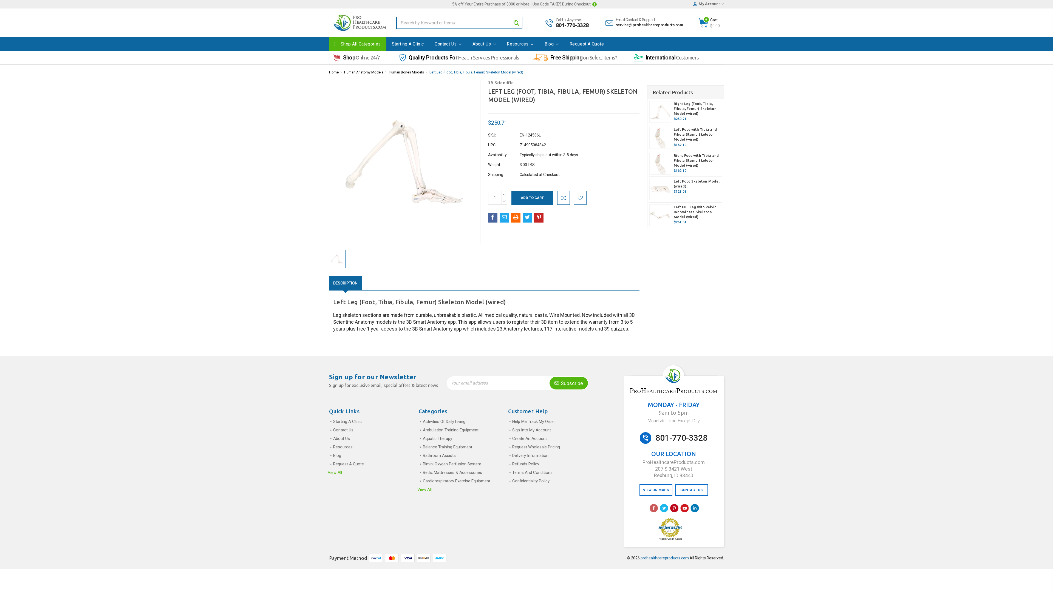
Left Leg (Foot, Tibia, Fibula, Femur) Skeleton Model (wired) (476, 72)
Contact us (446, 44)
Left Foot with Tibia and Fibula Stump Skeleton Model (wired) (695, 134)
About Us (482, 44)
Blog (550, 44)
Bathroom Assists (439, 455)
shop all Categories (361, 44)
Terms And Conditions (532, 472)
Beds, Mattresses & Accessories (452, 472)
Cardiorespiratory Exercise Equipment (456, 481)
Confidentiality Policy (531, 481)
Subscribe (571, 383)
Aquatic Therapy (437, 438)
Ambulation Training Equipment (451, 430)
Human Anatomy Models (363, 72)
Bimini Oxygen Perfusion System (452, 464)
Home (334, 72)
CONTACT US (691, 490)
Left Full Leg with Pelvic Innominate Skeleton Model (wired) (695, 212)
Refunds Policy (525, 464)
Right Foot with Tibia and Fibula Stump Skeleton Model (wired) (696, 160)
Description (345, 283)
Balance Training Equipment (447, 447)
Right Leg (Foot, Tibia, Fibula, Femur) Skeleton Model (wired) (695, 108)
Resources (518, 44)
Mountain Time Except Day (673, 420)
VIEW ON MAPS (656, 490)
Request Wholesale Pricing (536, 447)
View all (335, 472)
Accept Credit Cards (670, 538)
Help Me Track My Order (533, 421)
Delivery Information (530, 455)
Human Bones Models (406, 72)
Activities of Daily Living (444, 421)
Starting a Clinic (408, 44)
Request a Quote (587, 44)
